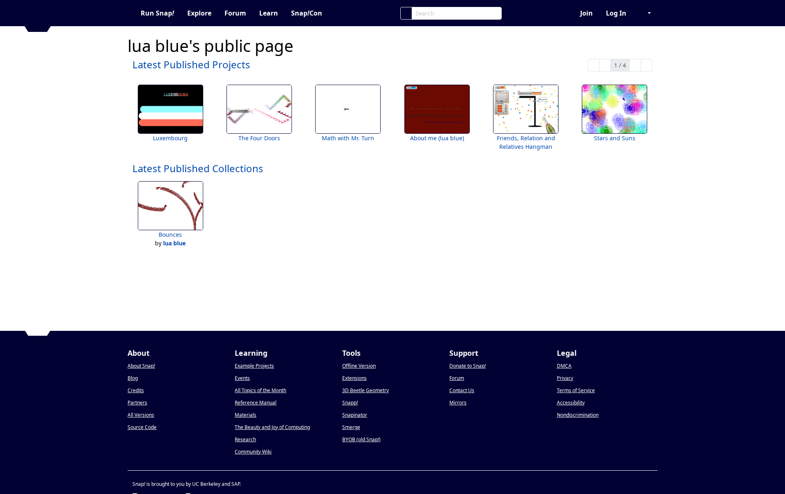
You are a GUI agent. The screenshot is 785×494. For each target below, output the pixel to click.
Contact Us (461, 390)
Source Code (142, 427)
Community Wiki (253, 451)
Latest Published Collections (197, 168)
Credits (136, 390)
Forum (235, 13)
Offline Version (359, 365)
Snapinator (354, 414)
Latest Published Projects (191, 64)
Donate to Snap (467, 365)
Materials (245, 414)
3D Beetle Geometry (365, 390)
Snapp (350, 402)
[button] (645, 13)
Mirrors (458, 402)
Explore (199, 13)
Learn (268, 13)
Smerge (351, 427)
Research (245, 439)
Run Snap (157, 13)
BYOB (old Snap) (361, 439)
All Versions (141, 414)
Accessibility (571, 402)
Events (242, 378)
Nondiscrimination (578, 414)
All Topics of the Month (260, 390)
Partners (137, 402)
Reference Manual (255, 402)
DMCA (564, 365)
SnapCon (306, 13)
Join (586, 13)
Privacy (565, 378)
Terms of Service (576, 390)
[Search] (406, 13)
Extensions (354, 378)
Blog (133, 378)
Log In (616, 13)
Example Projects (254, 365)
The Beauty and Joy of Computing (272, 427)
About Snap (141, 365)
